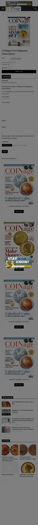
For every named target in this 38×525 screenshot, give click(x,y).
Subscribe (27, 266)
